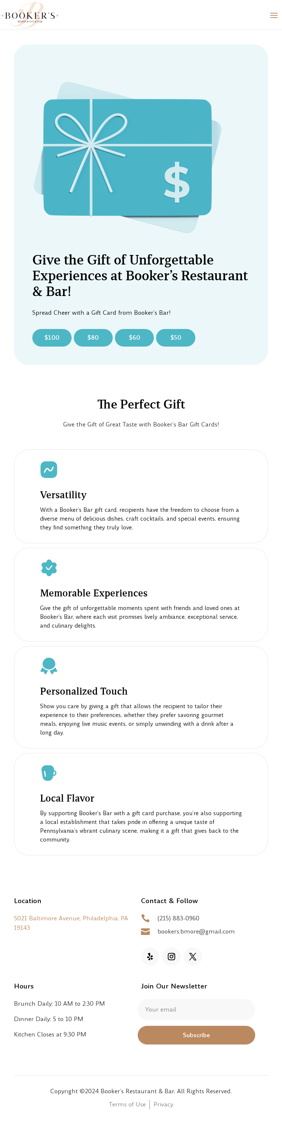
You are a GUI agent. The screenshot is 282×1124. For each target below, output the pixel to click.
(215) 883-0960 (178, 918)
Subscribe (196, 1035)
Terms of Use (127, 1104)
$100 (51, 337)
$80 (93, 337)
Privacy (163, 1104)
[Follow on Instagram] (171, 956)
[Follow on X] (193, 956)
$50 (175, 337)
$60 (134, 337)
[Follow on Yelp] (150, 956)
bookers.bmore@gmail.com (196, 931)
